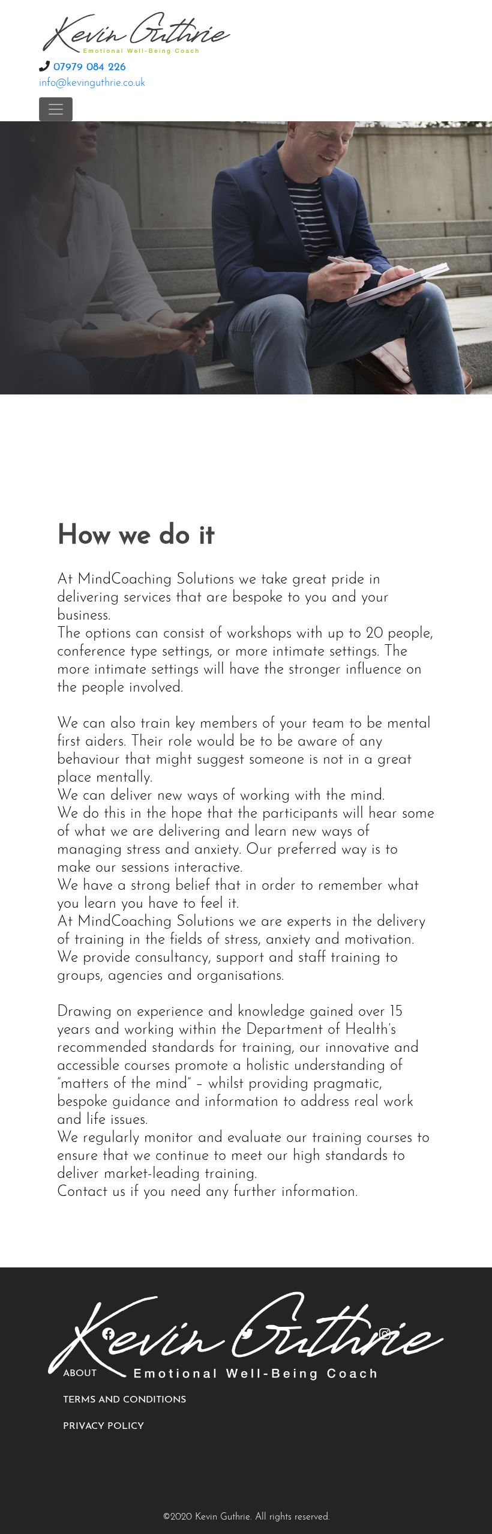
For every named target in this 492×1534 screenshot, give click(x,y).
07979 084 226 (89, 67)
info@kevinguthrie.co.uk (92, 83)
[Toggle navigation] (56, 109)
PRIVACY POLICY (103, 1426)
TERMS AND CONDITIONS (124, 1400)
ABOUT (80, 1373)
